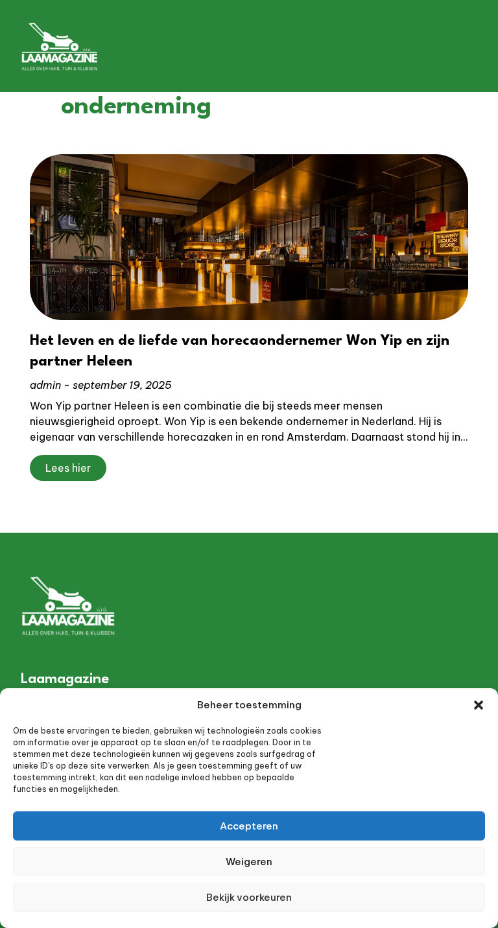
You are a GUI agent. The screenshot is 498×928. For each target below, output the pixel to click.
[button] (478, 705)
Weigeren (249, 861)
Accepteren (249, 826)
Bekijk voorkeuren (249, 897)
